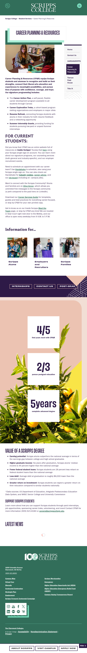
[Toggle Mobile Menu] (79, 5)
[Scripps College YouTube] (13, 606)
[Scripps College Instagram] (8, 606)
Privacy (8, 633)
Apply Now (68, 648)
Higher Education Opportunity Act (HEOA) (60, 585)
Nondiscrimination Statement (44, 631)
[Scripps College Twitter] (23, 606)
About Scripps (21, 648)
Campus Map (10, 578)
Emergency (49, 582)
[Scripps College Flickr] (13, 611)
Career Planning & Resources (71, 69)
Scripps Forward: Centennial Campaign (20, 599)
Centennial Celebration (14, 588)
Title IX (70, 88)
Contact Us (71, 55)
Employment (10, 595)
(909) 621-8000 (11, 573)
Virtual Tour (9, 582)
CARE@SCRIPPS (73, 61)
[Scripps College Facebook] (18, 606)
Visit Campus (46, 648)
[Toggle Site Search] (7, 5)
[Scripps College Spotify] (18, 611)
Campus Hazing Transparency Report (59, 594)
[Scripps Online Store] (23, 611)
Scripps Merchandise (53, 578)
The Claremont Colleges (14, 628)
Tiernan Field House (70, 80)
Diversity (8, 585)
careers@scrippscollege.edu (51, 511)
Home (69, 49)
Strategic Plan (10, 592)
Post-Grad (67, 286)
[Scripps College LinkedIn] (8, 611)
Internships (21, 286)
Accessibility (23, 631)
